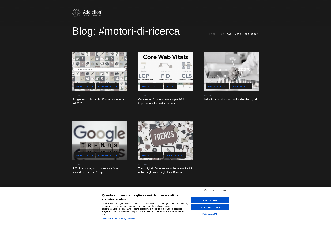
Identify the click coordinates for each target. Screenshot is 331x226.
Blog (221, 34)
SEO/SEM (170, 86)
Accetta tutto (210, 200)
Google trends (84, 86)
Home (212, 34)
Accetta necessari (210, 207)
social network (241, 86)
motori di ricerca (108, 86)
